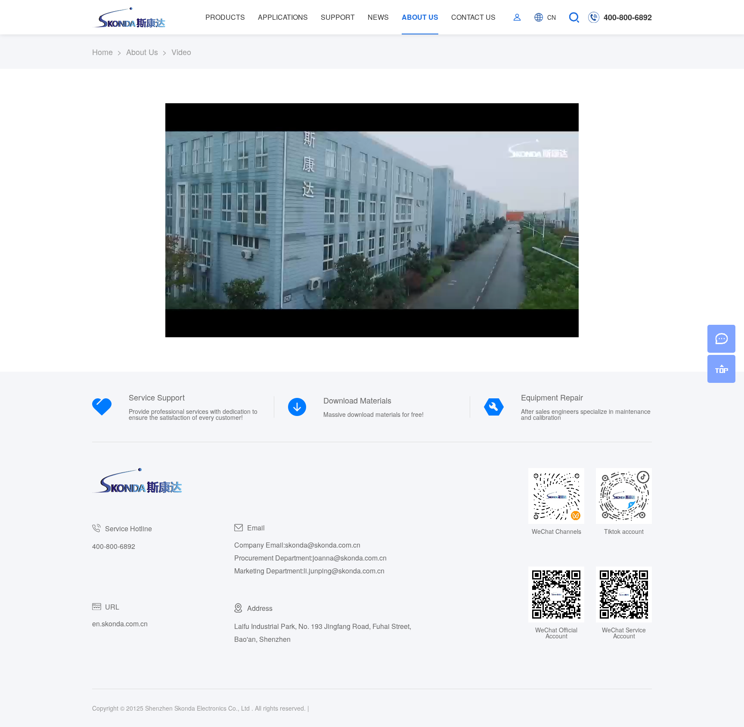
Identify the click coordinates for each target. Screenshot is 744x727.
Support (338, 17)
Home (109, 51)
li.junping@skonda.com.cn (344, 571)
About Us (420, 17)
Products (225, 17)
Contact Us (473, 17)
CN (551, 17)
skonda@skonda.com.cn (322, 545)
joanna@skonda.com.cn (350, 558)
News (378, 17)
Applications (283, 17)
